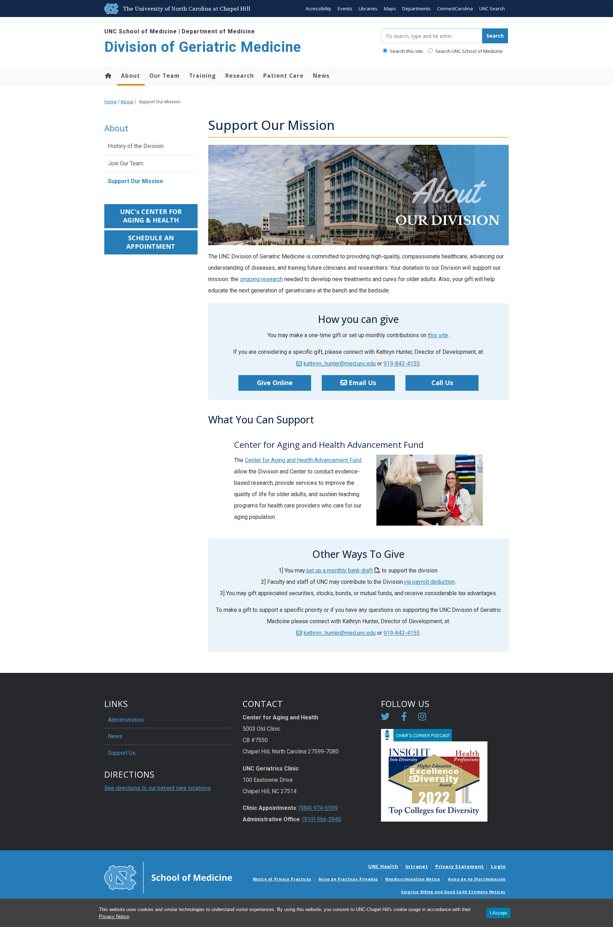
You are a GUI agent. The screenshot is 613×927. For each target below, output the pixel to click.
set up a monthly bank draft (339, 570)
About (130, 75)
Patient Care (283, 75)
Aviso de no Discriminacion (477, 879)
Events (345, 8)
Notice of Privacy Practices (282, 879)
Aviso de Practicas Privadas (348, 879)
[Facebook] (404, 717)
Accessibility (318, 8)
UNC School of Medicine (140, 31)
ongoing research (261, 279)
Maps (390, 8)
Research (239, 75)
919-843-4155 (401, 363)
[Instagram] (422, 717)
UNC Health (383, 866)
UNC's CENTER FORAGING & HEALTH (151, 215)
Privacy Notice (114, 916)
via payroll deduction (429, 581)
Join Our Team (125, 163)
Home (107, 75)
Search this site (406, 51)
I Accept (498, 913)
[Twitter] (385, 717)
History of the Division (136, 146)
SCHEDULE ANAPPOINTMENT (150, 242)
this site (438, 335)
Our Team (164, 75)
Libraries (368, 8)
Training (202, 75)
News (321, 75)
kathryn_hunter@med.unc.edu (340, 363)
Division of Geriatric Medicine (202, 47)
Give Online (275, 382)
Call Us (442, 382)
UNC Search (492, 8)
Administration (126, 720)
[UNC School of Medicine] (168, 877)
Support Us (122, 753)
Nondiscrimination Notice (412, 879)
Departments (416, 8)
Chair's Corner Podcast (423, 735)
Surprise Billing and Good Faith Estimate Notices (453, 891)
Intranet (416, 866)
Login (498, 866)
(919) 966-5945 (321, 819)
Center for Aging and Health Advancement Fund (303, 460)
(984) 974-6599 (318, 808)
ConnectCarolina (455, 8)
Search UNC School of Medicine (468, 51)
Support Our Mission (135, 181)
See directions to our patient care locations (157, 788)
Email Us (362, 382)
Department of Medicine (218, 31)
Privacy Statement (459, 866)
